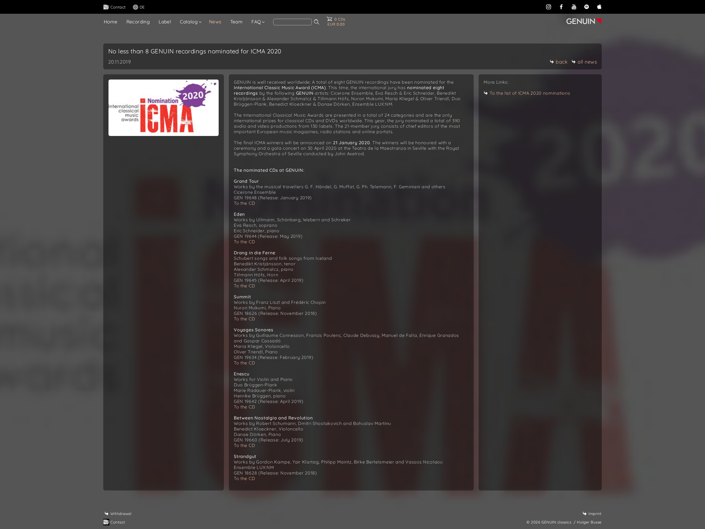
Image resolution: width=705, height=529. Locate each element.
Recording (138, 21)
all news (587, 62)
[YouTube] (574, 6)
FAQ (256, 21)
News (215, 21)
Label (165, 21)
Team (236, 21)
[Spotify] (586, 6)
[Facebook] (561, 6)
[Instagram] (548, 6)
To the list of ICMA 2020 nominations (530, 93)
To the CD (244, 203)
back (562, 62)
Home (111, 21)
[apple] (599, 6)
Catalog (189, 21)
